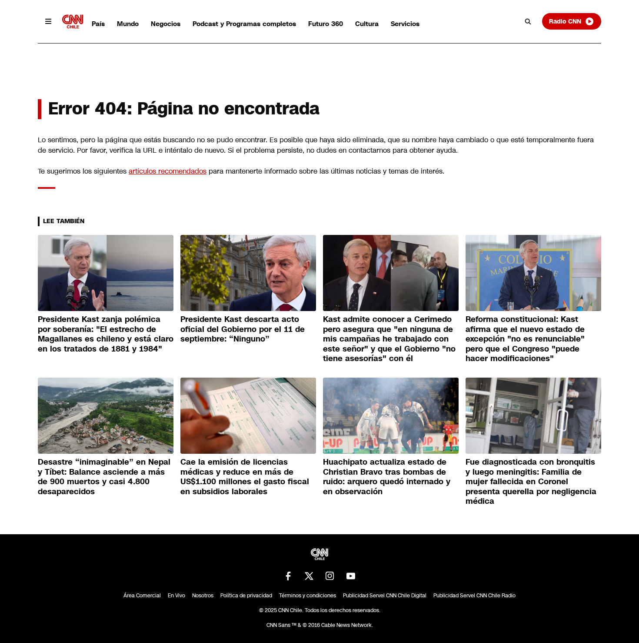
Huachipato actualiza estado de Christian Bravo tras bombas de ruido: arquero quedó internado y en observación (386, 476)
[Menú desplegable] (48, 21)
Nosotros (202, 595)
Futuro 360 (325, 23)
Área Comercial (142, 595)
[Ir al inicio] (72, 21)
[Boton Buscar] (528, 21)
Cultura (367, 23)
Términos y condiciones (307, 595)
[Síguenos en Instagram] (330, 576)
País (98, 23)
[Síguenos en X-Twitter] (309, 576)
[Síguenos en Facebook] (288, 576)
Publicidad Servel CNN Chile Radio (474, 595)
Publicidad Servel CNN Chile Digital (384, 595)
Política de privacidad (246, 595)
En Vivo (176, 595)
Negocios (165, 23)
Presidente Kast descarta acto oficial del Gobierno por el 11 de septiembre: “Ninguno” (242, 329)
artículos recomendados (167, 171)
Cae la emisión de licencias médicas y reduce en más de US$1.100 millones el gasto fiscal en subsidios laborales (244, 476)
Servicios (405, 23)
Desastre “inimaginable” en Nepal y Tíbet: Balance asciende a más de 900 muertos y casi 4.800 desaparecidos (104, 476)
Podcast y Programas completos (244, 23)
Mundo (128, 23)
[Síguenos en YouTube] (351, 576)
